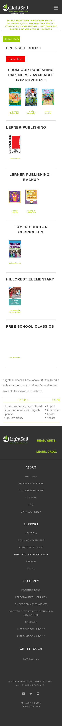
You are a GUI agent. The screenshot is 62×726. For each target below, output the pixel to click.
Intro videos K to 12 (31, 629)
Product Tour (31, 590)
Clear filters (15, 59)
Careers (31, 497)
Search (31, 561)
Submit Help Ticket (31, 547)
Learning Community (31, 540)
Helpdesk (31, 533)
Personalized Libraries (31, 597)
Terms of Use (31, 707)
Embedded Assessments (31, 604)
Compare (31, 622)
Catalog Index (31, 511)
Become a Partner (31, 483)
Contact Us (31, 659)
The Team (31, 476)
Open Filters (11, 39)
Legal (31, 568)
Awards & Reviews (31, 490)
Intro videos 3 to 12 (31, 636)
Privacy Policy (31, 703)
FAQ (31, 504)
